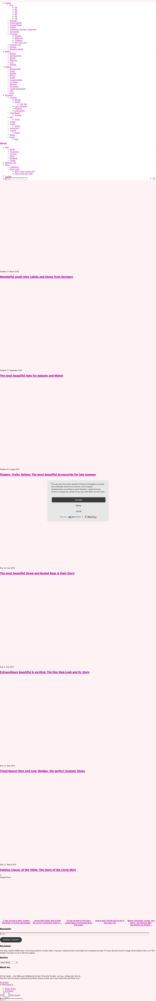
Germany (13, 97)
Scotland (18, 115)
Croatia (12, 122)
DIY (11, 91)
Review (13, 58)
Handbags (14, 158)
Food (12, 93)
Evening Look (15, 45)
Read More (4, 982)
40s (16, 12)
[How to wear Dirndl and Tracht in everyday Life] (109, 899)
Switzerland (14, 128)
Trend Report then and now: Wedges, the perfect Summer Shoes (42, 771)
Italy (11, 117)
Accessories (14, 32)
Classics (13, 27)
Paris (16, 139)
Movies (12, 75)
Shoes (12, 156)
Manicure (13, 60)
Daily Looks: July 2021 (24, 174)
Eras (11, 5)
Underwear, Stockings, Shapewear (23, 29)
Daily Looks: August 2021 (25, 171)
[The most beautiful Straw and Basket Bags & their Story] (78, 523)
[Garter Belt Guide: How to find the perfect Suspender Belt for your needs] (47, 899)
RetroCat (3, 143)
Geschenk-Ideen (16, 80)
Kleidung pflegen (16, 49)
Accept (78, 499)
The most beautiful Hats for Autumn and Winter (31, 375)
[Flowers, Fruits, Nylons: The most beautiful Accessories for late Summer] (78, 424)
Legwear (13, 154)
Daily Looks (14, 169)
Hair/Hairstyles (15, 56)
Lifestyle (8, 67)
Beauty (7, 51)
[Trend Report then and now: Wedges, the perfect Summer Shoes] (78, 720)
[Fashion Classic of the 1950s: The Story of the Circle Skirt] (78, 819)
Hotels (12, 135)
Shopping (13, 21)
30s (16, 10)
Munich (18, 102)
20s (16, 7)
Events (12, 78)
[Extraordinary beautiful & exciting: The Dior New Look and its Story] (78, 621)
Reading (13, 73)
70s (16, 18)
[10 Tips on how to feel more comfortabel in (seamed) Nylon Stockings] (78, 899)
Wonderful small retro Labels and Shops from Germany (36, 277)
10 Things (14, 82)
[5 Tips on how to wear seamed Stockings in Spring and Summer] (15, 899)
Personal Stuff (15, 69)
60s (16, 16)
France (12, 137)
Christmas (18, 40)
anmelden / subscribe (11, 940)
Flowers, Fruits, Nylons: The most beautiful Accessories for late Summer (48, 474)
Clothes (13, 160)
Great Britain (15, 113)
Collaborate (14, 167)
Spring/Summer (16, 23)
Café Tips (23, 104)
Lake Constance (21, 106)
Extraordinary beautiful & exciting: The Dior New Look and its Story (44, 672)
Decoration (14, 86)
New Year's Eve (21, 42)
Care (11, 62)
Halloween (19, 38)
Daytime (13, 47)
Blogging (13, 84)
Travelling (9, 95)
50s (16, 14)
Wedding (18, 36)
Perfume (13, 64)
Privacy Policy (10, 989)
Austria (12, 124)
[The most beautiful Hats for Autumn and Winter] (78, 325)
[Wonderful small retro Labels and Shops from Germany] (78, 226)
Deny (78, 505)
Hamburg (18, 108)
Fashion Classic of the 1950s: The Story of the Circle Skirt (38, 870)
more (78, 511)
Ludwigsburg (20, 111)
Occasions (14, 34)
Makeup (13, 53)
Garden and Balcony (18, 89)
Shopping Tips (10, 163)
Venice (17, 119)
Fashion (8, 3)
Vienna (17, 126)
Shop (7, 147)
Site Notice (9, 991)
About (7, 165)
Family (12, 71)
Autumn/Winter (16, 25)
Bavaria (18, 100)
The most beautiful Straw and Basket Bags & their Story (37, 573)
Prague (17, 133)
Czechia (13, 130)
